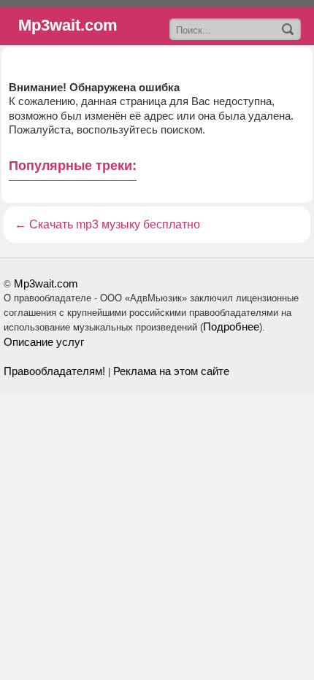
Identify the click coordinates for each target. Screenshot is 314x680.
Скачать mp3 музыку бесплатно (114, 224)
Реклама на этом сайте (171, 371)
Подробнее (231, 326)
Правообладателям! (54, 371)
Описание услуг (44, 342)
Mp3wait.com (46, 283)
